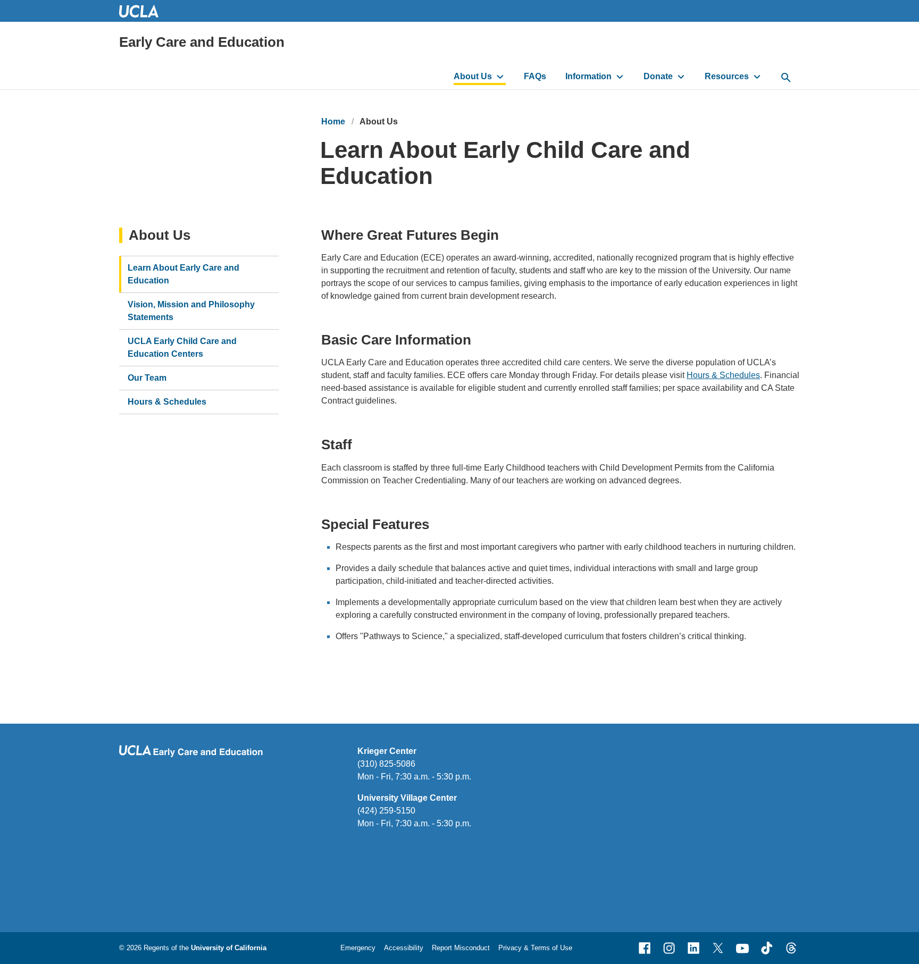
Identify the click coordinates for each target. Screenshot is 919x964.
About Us (473, 76)
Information (588, 76)
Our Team (147, 377)
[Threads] (791, 948)
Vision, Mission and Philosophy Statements (191, 311)
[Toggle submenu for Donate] (681, 76)
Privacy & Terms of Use (535, 948)
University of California (228, 948)
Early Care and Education (202, 42)
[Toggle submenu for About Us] (500, 76)
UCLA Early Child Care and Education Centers (182, 347)
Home (333, 121)
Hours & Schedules (723, 375)
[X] (717, 948)
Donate (658, 76)
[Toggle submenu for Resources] (757, 76)
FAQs (535, 76)
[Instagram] (669, 948)
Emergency (357, 948)
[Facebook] (644, 948)
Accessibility (403, 948)
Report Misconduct (461, 948)
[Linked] (693, 948)
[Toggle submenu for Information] (620, 76)
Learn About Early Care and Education (183, 274)
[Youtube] (742, 948)
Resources (727, 76)
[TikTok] (766, 948)
